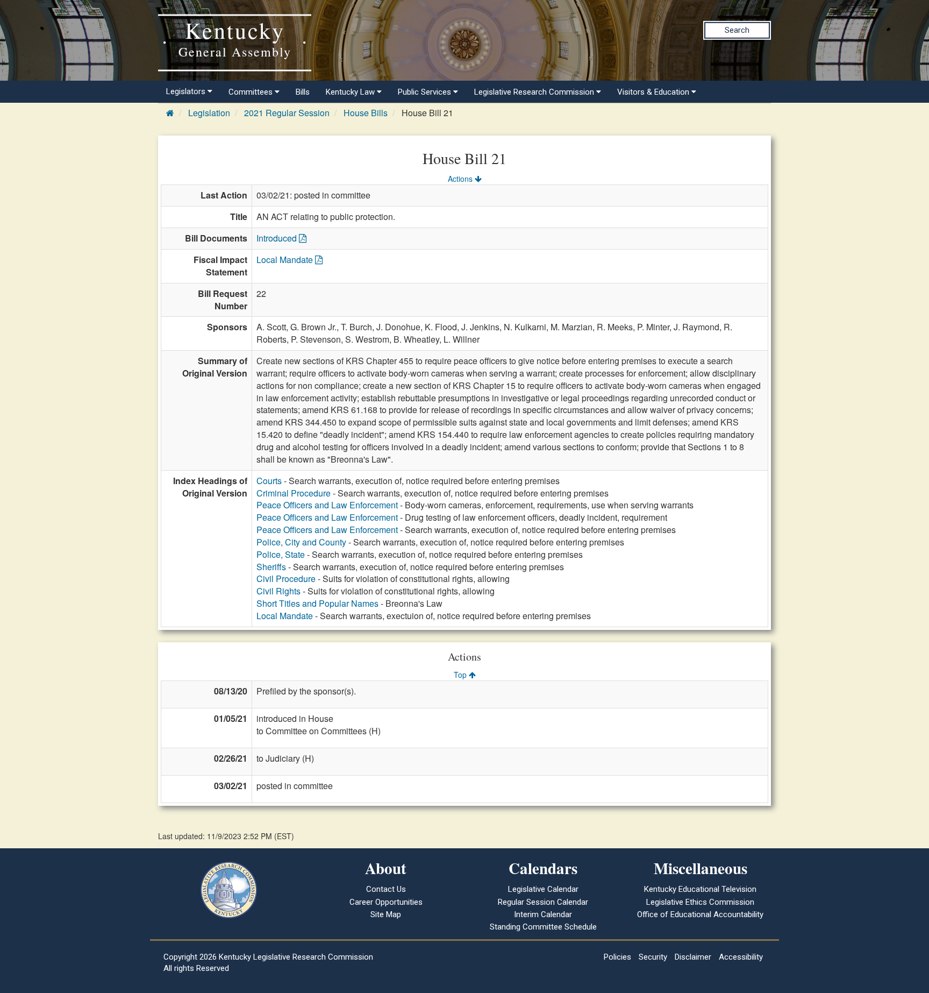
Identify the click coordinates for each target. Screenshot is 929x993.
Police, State (280, 554)
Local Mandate (285, 259)
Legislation (209, 113)
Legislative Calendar (543, 889)
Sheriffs (271, 567)
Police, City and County (301, 542)
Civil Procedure (286, 578)
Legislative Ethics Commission (700, 902)
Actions (461, 178)
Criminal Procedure (293, 493)
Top (461, 674)
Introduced (277, 238)
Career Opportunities (386, 902)
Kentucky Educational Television (700, 889)
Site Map (385, 914)
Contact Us (386, 889)
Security (653, 957)
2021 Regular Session (287, 113)
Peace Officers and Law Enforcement (327, 505)
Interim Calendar (543, 914)
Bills (303, 92)
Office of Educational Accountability (700, 914)
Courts (269, 480)
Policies (617, 957)
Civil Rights (278, 591)
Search (737, 30)
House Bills (366, 113)
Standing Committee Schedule (543, 927)
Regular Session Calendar (543, 902)
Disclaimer (693, 957)
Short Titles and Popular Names (317, 603)
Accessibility (741, 957)
